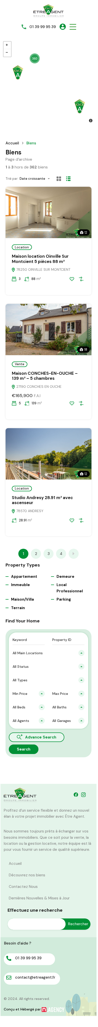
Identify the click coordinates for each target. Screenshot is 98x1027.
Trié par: (12, 178)
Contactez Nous (23, 886)
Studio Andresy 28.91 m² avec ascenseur (42, 500)
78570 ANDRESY (29, 511)
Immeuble (20, 584)
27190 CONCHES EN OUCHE (38, 386)
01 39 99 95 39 (42, 26)
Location (22, 247)
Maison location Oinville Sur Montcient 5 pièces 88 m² (40, 258)
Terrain (18, 607)
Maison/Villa (22, 599)
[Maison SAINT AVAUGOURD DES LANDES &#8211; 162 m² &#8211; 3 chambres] (18, 72)
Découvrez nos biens (27, 875)
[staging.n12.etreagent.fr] (48, 10)
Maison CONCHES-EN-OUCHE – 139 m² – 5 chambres (45, 375)
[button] (73, 26)
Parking (64, 599)
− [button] (7, 53)
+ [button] (7, 45)
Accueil (12, 143)
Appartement (24, 576)
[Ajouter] (81, 279)
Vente (19, 364)
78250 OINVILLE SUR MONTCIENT (42, 269)
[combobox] (36, 178)
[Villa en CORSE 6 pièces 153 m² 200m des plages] (79, 106)
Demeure (65, 576)
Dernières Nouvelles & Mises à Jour (39, 898)
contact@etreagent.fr (35, 977)
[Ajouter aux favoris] (72, 279)
